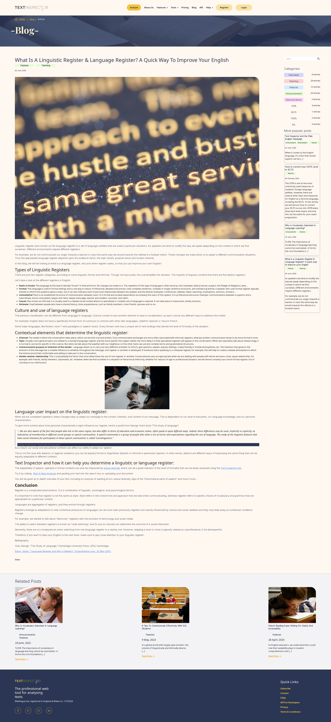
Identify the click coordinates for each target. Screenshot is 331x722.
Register (224, 7)
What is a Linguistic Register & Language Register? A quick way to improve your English (301, 262)
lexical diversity (112, 468)
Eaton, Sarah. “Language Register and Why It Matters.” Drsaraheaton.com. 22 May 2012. (63, 551)
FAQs (283, 697)
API (201, 7)
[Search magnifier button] (318, 58)
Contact (284, 693)
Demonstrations (302, 142)
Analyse (134, 7)
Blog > (33, 19)
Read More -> (21, 659)
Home (22, 19)
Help (208, 7)
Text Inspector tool (231, 468)
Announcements (291, 142)
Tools (173, 7)
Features (161, 7)
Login (244, 7)
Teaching (46, 65)
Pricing (185, 7)
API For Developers (290, 702)
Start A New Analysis (44, 473)
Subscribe (285, 688)
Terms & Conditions (290, 711)
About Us (149, 7)
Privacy (284, 707)
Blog (194, 7)
